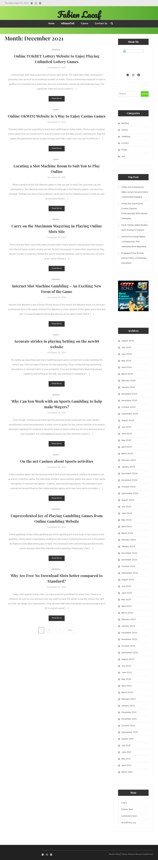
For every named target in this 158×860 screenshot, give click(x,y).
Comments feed (129, 816)
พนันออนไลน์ (67, 23)
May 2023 (126, 599)
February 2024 (128, 540)
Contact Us (101, 23)
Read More (57, 98)
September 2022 (129, 652)
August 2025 (127, 420)
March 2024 (127, 533)
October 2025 (128, 407)
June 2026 (126, 354)
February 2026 (128, 380)
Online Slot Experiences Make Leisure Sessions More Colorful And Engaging (134, 192)
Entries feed (127, 809)
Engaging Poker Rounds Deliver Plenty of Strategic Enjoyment (134, 258)
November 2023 (129, 560)
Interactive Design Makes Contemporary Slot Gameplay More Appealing (133, 241)
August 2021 (127, 739)
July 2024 (126, 506)
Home (51, 23)
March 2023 (127, 613)
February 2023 (128, 619)
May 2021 (126, 759)
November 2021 (129, 719)
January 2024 (128, 546)
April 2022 (126, 686)
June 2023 (126, 593)
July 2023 (126, 586)
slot (123, 156)
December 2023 (129, 553)
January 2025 (128, 467)
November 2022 (129, 639)
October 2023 (128, 566)
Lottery (125, 143)
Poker (124, 150)
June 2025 (126, 433)
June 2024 (126, 513)
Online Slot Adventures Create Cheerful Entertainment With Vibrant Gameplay (134, 211)
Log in (124, 803)
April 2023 (126, 606)
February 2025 (128, 460)
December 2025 (129, 394)
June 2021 (126, 752)
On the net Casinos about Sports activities (56, 461)
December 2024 (129, 473)
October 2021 (128, 725)
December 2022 (129, 632)
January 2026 (128, 387)
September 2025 (129, 414)
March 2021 (127, 772)
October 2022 (128, 646)
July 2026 (126, 347)
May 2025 (126, 440)
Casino (84, 23)
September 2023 (129, 573)
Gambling (56, 50)
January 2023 (128, 626)
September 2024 (129, 493)
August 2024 (127, 500)
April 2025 (126, 447)
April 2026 (126, 367)
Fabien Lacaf (79, 14)
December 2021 (129, 712)
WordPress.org (128, 822)
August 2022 (127, 659)
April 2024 (126, 526)
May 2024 (126, 520)
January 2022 (128, 705)
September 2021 (129, 732)
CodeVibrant (147, 854)
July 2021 (126, 745)
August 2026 (127, 341)
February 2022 (128, 699)
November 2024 (129, 480)
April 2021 (126, 765)
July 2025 (126, 427)
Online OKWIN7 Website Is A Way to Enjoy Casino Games (57, 116)
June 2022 (126, 672)
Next (70, 630)
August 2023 (127, 579)
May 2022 (126, 679)
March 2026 (127, 374)
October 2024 (128, 487)
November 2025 (129, 400)
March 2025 (127, 453)
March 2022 (127, 692)
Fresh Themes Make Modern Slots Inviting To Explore (134, 227)
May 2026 (126, 360)
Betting (56, 219)
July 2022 (126, 666)
